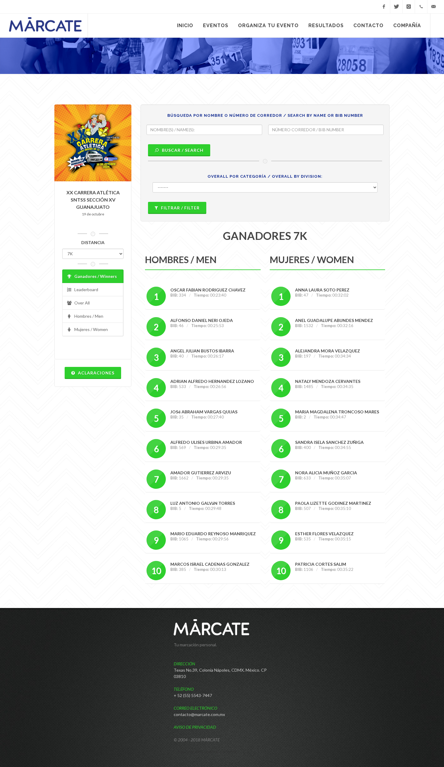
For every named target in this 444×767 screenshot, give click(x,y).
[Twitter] (396, 6)
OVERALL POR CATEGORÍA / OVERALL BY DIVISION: (265, 176)
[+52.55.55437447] (421, 6)
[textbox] (204, 130)
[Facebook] (384, 6)
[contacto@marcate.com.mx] (433, 6)
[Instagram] (409, 6)
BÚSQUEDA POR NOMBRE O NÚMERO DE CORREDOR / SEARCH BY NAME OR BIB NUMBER (265, 115)
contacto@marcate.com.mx (199, 714)
